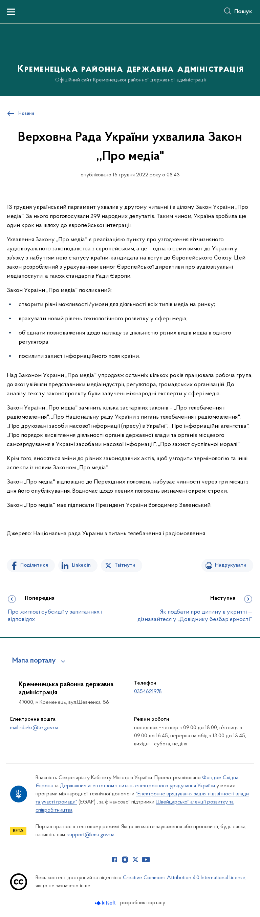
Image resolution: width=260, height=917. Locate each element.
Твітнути (124, 565)
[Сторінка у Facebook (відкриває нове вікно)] (114, 860)
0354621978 (148, 691)
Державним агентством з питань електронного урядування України (137, 786)
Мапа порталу (34, 661)
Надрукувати (230, 565)
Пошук (243, 12)
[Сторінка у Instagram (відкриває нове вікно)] (125, 860)
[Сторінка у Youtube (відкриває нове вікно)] (146, 860)
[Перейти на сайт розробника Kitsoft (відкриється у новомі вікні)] (106, 903)
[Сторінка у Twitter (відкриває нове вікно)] (135, 860)
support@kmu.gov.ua (90, 835)
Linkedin (81, 565)
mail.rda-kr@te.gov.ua (34, 727)
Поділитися (34, 565)
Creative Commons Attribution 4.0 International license (184, 878)
